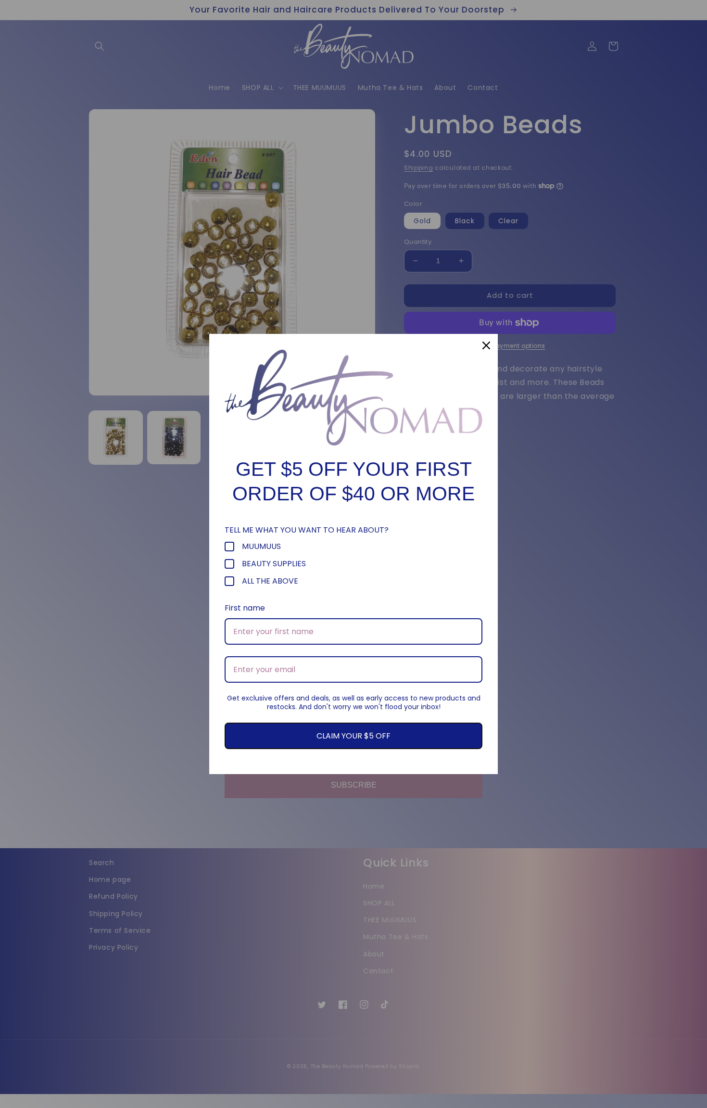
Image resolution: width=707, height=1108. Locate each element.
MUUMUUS (261, 546)
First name (245, 607)
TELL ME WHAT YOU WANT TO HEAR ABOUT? (307, 529)
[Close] (486, 345)
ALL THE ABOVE (270, 581)
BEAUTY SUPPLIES (274, 564)
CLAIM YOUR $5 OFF (353, 735)
